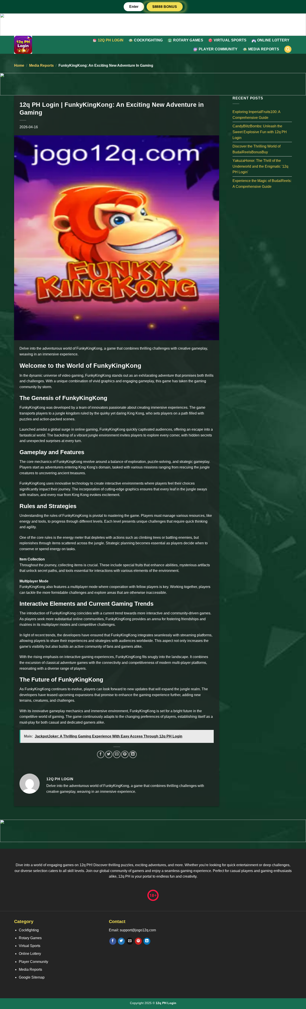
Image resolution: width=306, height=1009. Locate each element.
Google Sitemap (32, 977)
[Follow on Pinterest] (138, 941)
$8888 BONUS (165, 7)
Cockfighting (148, 40)
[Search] (287, 49)
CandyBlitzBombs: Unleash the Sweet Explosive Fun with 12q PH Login (260, 131)
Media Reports (263, 49)
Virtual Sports (230, 40)
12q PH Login (111, 40)
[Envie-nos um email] (129, 941)
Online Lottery (273, 40)
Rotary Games (188, 40)
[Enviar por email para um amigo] (117, 754)
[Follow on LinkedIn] (146, 941)
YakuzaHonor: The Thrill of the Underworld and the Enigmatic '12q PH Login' (260, 166)
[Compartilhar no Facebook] (100, 754)
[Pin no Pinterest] (125, 754)
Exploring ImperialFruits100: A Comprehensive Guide (256, 115)
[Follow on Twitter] (121, 941)
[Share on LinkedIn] (133, 754)
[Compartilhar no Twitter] (108, 754)
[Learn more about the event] (153, 24)
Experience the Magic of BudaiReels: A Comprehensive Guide (262, 183)
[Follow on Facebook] (112, 941)
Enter (133, 7)
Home (19, 65)
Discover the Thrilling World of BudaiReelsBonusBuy (256, 149)
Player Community (218, 49)
